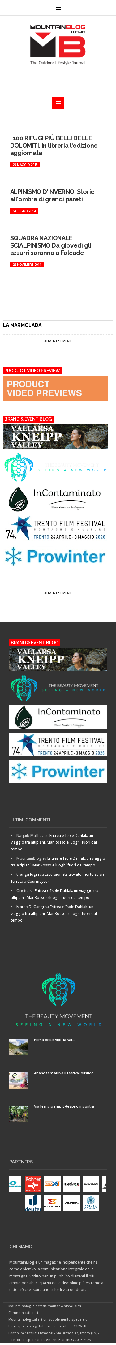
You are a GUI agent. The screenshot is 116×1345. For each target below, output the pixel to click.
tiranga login (27, 874)
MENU (58, 8)
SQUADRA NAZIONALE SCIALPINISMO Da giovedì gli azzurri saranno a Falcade (50, 245)
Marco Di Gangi (30, 906)
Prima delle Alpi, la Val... (54, 1040)
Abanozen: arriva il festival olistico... (65, 1073)
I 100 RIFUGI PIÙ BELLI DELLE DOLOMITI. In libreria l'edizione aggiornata (54, 145)
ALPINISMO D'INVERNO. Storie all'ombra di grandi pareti (52, 195)
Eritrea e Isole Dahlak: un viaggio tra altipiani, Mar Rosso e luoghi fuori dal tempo (54, 842)
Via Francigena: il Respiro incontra (64, 1106)
